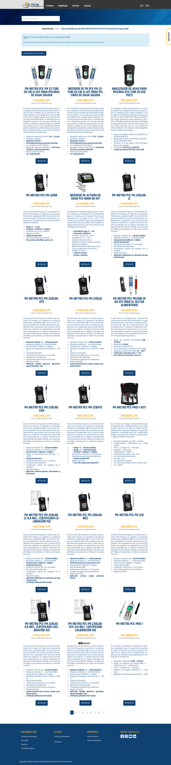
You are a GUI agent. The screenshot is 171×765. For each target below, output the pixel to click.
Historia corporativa (94, 740)
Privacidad (24, 740)
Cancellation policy (27, 748)
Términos (24, 744)
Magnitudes (63, 5)
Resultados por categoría (33, 53)
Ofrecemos (58, 741)
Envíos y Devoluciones (62, 736)
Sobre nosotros (92, 736)
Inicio (57, 28)
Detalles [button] (41, 161)
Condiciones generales (29, 736)
